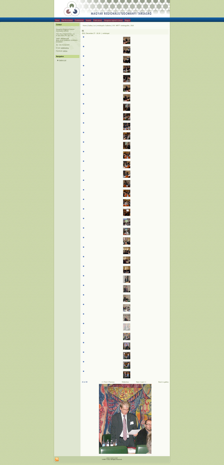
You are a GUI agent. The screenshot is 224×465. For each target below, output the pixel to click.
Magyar (127, 20)
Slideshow (125, 382)
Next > (138, 382)
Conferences (79, 20)
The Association (67, 20)
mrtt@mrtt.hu (65, 48)
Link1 (107, 458)
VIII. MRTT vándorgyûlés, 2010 (123, 25)
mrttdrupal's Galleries (104, 25)
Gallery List (62, 60)
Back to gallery (163, 382)
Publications (97, 20)
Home (57, 20)
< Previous (111, 382)
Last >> (143, 382)
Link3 (116, 458)
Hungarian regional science (113, 20)
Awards (88, 20)
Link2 (112, 458)
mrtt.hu (65, 51)
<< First (104, 382)
